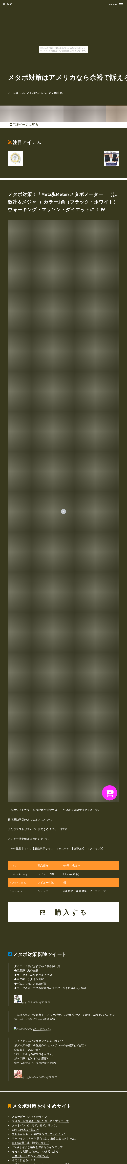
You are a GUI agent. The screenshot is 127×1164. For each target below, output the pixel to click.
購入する (67, 912)
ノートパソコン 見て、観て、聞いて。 (35, 1125)
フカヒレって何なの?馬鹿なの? (30, 1155)
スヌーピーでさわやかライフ (29, 1116)
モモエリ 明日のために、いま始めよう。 (36, 1151)
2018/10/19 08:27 (42, 1028)
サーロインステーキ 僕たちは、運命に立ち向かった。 (45, 1138)
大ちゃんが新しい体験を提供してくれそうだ (39, 1134)
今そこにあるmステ (24, 1160)
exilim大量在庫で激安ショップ (30, 1142)
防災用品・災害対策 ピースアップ (84, 891)
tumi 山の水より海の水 (25, 1129)
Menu (113, 4)
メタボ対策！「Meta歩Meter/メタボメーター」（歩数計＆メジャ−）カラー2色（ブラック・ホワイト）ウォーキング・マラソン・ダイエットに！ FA (63, 201)
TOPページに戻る (25, 124)
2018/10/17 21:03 (48, 1077)
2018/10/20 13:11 (41, 1002)
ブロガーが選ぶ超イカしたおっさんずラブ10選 (40, 1121)
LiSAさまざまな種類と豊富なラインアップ (37, 1147)
